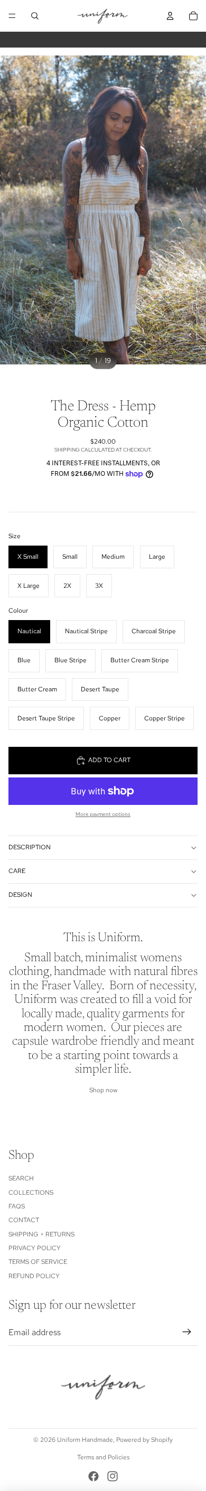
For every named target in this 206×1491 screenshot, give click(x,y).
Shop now (103, 1090)
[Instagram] (112, 1476)
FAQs (16, 1206)
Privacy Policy (34, 1248)
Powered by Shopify (144, 1440)
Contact (23, 1220)
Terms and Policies (103, 1457)
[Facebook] (93, 1476)
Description (29, 847)
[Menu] (12, 16)
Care (16, 871)
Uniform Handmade (85, 1440)
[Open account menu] (170, 15)
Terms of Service (37, 1262)
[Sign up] (187, 1332)
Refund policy (34, 1276)
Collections (30, 1192)
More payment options (103, 814)
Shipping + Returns (41, 1234)
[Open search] (34, 15)
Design (20, 894)
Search (21, 1178)
